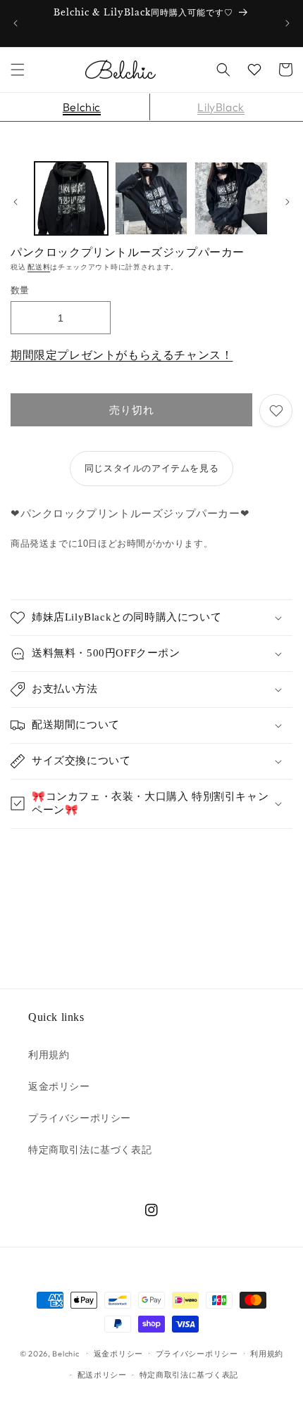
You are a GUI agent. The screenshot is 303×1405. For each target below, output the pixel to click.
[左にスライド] (15, 201)
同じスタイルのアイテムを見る (151, 467)
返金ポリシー (59, 1086)
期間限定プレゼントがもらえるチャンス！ (122, 355)
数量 (20, 289)
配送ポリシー (102, 1375)
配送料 (38, 267)
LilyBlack (220, 107)
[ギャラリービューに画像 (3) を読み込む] (231, 198)
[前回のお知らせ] (15, 23)
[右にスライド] (287, 201)
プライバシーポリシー (79, 1118)
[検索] (223, 69)
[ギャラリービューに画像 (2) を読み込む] (151, 198)
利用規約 (48, 1054)
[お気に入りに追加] (275, 410)
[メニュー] (17, 69)
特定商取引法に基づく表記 (90, 1149)
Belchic (82, 107)
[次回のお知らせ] (287, 23)
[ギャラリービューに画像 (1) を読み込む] (71, 198)
